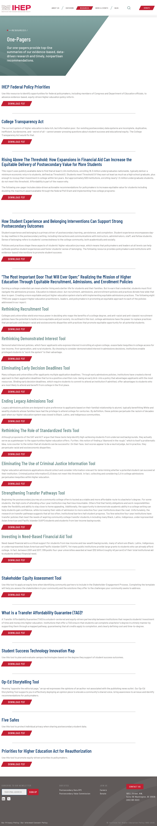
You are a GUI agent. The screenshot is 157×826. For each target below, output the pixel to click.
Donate (147, 8)
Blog (117, 8)
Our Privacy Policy (10, 822)
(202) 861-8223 (132, 800)
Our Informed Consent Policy (34, 822)
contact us (135, 786)
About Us (55, 8)
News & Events (101, 8)
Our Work (70, 8)
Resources (84, 8)
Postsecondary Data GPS (70, 790)
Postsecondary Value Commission (74, 793)
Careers (103, 790)
